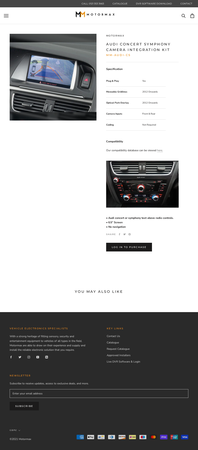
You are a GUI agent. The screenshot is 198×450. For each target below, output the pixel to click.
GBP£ (13, 430)
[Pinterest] (129, 234)
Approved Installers (119, 355)
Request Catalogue (118, 349)
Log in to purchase (129, 247)
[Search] (184, 16)
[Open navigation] (6, 15)
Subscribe (24, 406)
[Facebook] (119, 234)
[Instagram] (28, 357)
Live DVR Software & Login (123, 361)
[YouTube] (37, 357)
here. (160, 150)
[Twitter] (124, 234)
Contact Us (113, 336)
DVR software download (154, 3)
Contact (186, 3)
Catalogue (120, 3)
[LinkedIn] (46, 357)
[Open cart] (192, 16)
